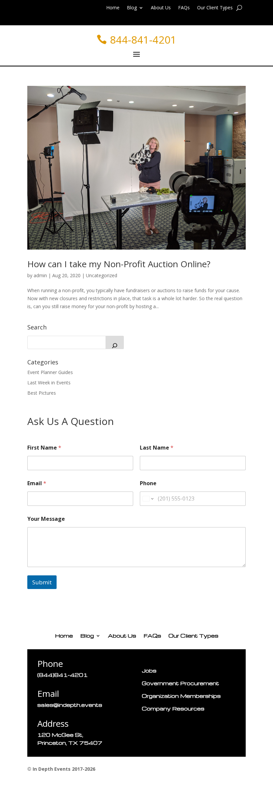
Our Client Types (215, 8)
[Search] (115, 342)
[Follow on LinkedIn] (59, 604)
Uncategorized (101, 275)
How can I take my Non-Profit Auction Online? (118, 264)
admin (40, 275)
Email (36, 483)
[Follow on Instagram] (72, 604)
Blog (132, 8)
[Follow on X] (46, 604)
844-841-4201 (143, 40)
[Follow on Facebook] (32, 604)
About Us (161, 8)
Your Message (46, 519)
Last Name (156, 448)
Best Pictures (41, 393)
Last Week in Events (49, 382)
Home (113, 8)
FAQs (184, 8)
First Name (44, 448)
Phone (148, 483)
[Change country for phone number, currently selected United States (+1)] (147, 499)
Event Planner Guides (50, 372)
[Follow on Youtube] (86, 604)
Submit (42, 582)
